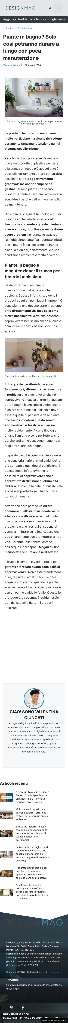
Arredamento (25, 27)
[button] (50, 8)
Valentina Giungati (12, 65)
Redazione (10, 1017)
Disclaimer (52, 1017)
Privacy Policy (31, 1017)
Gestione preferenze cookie (54, 1020)
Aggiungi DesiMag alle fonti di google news (34, 19)
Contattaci (54, 972)
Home (9, 27)
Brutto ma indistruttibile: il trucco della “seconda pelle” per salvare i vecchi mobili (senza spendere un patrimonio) (32, 833)
